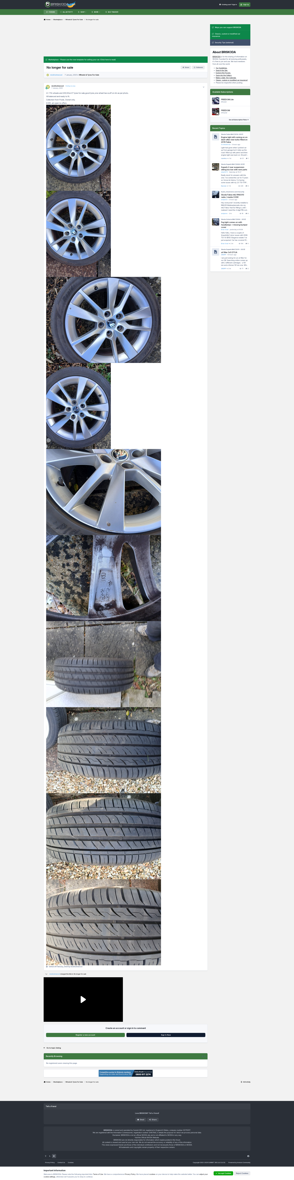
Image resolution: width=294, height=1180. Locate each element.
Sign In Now (166, 1035)
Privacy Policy (50, 1162)
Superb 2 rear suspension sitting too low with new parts (234, 168)
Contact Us (61, 1162)
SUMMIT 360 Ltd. (214, 1162)
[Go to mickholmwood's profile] (48, 75)
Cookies (71, 1162)
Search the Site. (222, 70)
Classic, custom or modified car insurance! (232, 80)
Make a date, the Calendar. (226, 78)
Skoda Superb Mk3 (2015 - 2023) (233, 249)
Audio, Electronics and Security (232, 192)
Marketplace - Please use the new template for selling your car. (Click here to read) (82, 60)
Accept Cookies (224, 1173)
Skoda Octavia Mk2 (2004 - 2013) (233, 219)
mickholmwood (57, 86)
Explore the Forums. (223, 73)
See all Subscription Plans (238, 120)
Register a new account (85, 1035)
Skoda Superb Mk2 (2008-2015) (233, 164)
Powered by (239, 1162)
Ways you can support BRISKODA (228, 27)
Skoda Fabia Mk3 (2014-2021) (232, 134)
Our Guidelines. (221, 68)
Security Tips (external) (224, 42)
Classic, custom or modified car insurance (226, 35)
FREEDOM (225, 110)
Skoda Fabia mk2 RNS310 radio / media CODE (232, 196)
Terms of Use (98, 1174)
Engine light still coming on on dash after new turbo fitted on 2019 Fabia (234, 139)
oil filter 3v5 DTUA (229, 252)
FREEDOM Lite (227, 99)
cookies (152, 1174)
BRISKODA (216, 57)
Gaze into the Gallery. (224, 75)
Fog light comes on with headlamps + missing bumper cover (234, 224)
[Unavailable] (78, 106)
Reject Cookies (242, 1173)
